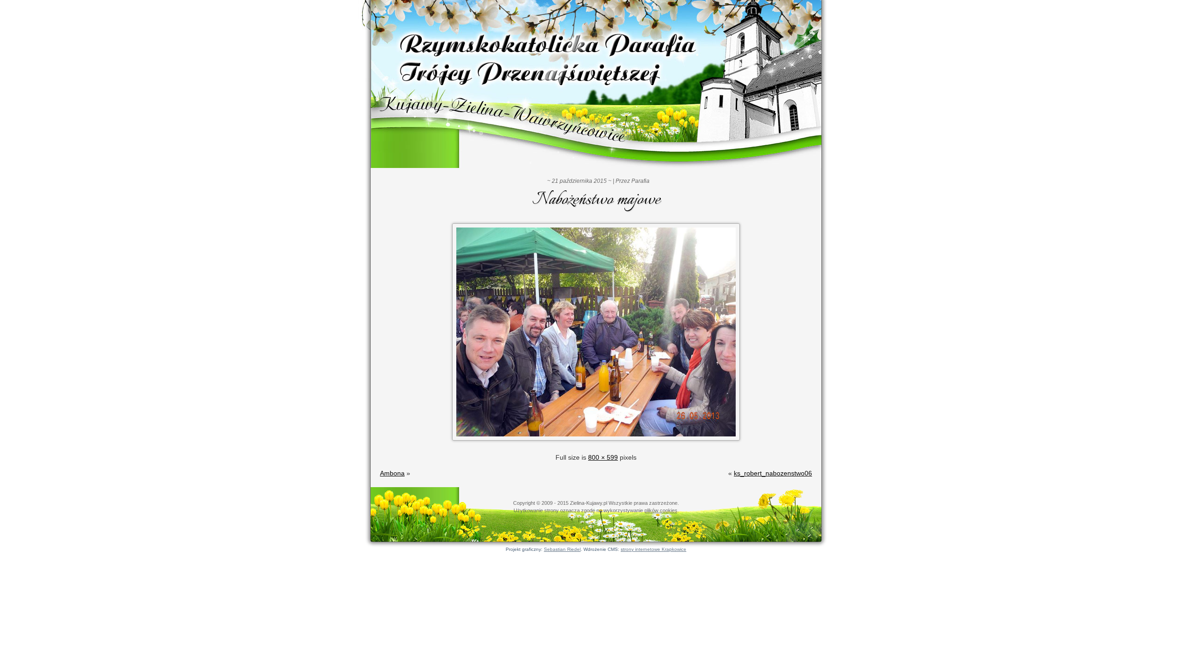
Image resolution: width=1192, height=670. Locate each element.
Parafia (640, 181)
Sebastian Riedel (562, 549)
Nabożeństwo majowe (596, 200)
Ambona (392, 473)
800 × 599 (603, 457)
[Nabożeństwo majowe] (596, 441)
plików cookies (660, 510)
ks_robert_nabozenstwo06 (773, 473)
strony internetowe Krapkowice (653, 549)
